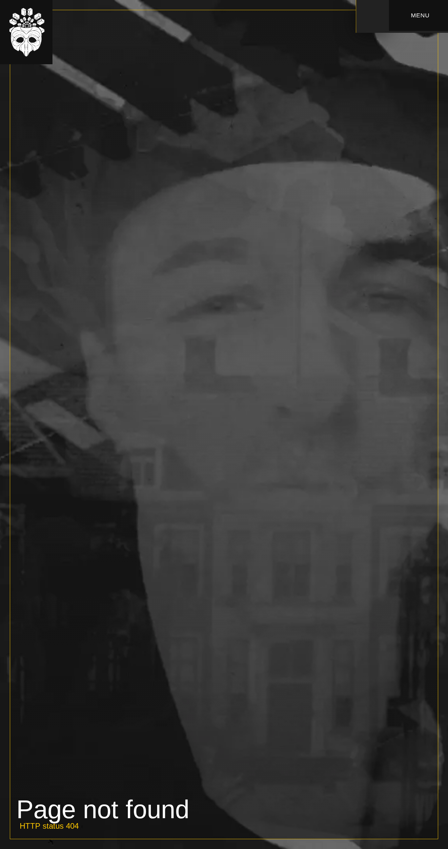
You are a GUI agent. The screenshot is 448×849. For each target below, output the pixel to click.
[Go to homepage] (26, 32)
